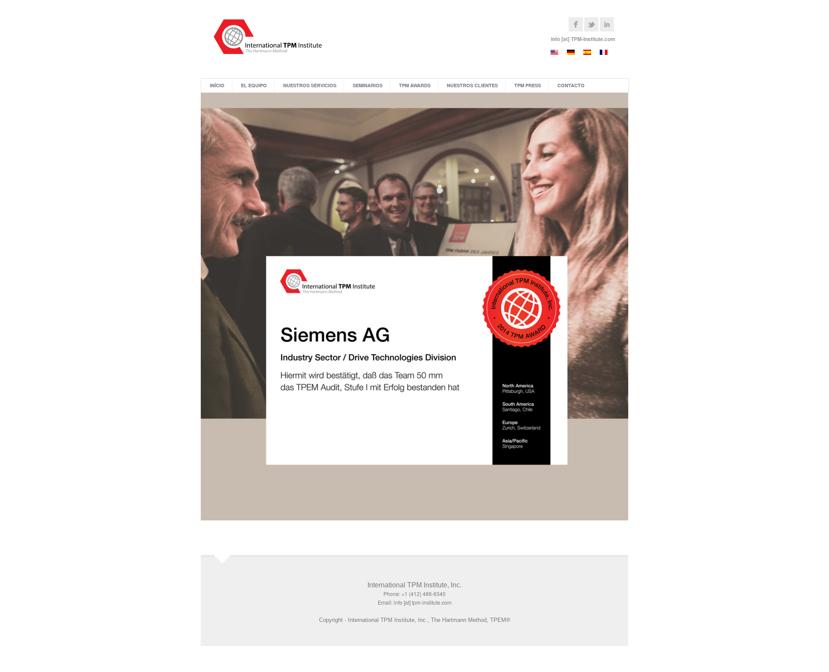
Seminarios (368, 85)
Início (217, 85)
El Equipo (254, 85)
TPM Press (527, 85)
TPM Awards (414, 85)
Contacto (571, 85)
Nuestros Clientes (472, 85)
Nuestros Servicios (309, 85)
